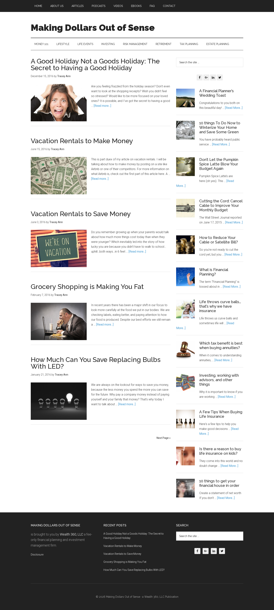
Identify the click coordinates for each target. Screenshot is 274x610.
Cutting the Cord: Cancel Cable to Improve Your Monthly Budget (220, 205)
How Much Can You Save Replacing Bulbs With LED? (95, 363)
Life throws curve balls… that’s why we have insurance (220, 306)
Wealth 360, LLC (71, 534)
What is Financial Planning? (213, 271)
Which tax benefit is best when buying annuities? (220, 345)
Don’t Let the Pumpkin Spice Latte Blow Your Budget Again (218, 164)
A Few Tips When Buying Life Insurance (220, 414)
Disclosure (37, 554)
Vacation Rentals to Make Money (82, 141)
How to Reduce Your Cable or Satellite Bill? (218, 239)
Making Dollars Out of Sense (93, 27)
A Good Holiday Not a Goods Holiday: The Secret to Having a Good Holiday (95, 64)
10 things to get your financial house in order (219, 483)
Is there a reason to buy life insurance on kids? (220, 451)
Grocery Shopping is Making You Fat (87, 286)
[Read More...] (233, 108)
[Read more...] (102, 106)
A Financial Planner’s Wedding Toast (216, 93)
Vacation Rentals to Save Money (81, 214)
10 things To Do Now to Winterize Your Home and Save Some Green (219, 127)
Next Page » (164, 437)
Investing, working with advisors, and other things (219, 380)
